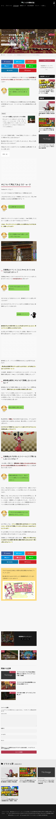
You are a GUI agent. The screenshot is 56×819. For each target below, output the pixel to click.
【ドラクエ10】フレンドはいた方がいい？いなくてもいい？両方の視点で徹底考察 (46, 146)
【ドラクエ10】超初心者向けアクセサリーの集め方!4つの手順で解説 (46, 130)
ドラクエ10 (15, 5)
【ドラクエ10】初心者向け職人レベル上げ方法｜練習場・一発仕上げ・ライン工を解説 (46, 91)
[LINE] (31, 66)
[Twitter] (19, 62)
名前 (2, 728)
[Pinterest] (28, 70)
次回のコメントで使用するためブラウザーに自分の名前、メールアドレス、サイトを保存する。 (18, 748)
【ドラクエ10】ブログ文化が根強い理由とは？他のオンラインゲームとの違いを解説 (26, 673)
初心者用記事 (30, 5)
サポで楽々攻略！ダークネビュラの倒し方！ (26, 693)
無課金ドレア (23, 5)
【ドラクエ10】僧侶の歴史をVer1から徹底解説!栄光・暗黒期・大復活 (9, 800)
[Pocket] (19, 66)
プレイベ (37, 5)
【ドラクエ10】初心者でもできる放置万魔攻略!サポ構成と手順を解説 (46, 113)
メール (3, 734)
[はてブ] (7, 66)
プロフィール (9, 5)
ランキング (5, 808)
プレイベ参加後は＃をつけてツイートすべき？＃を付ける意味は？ (27, 54)
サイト (2, 740)
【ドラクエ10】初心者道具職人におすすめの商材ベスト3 (26, 683)
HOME (3, 54)
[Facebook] (7, 62)
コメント (3, 713)
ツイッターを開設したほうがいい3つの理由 (14, 116)
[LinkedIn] (9, 70)
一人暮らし (43, 5)
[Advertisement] (28, 17)
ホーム (2, 5)
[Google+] (31, 62)
